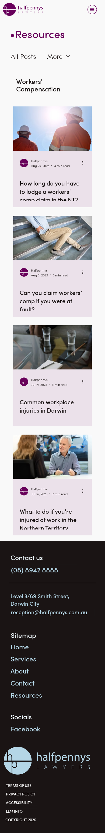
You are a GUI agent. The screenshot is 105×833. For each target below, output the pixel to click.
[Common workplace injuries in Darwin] (52, 347)
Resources (26, 694)
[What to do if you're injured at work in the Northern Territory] (52, 457)
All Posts (23, 56)
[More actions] (84, 163)
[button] (43, 569)
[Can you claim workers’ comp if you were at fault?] (52, 238)
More (54, 56)
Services (23, 658)
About (19, 670)
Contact (22, 682)
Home (19, 646)
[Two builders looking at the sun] (52, 128)
